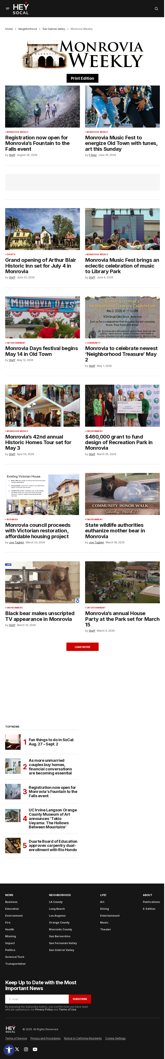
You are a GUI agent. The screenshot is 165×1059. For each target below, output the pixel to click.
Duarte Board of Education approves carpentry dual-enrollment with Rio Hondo (53, 845)
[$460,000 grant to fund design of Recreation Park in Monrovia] (122, 406)
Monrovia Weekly (17, 132)
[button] (9, 1050)
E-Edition (149, 908)
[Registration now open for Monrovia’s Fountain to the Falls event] (42, 106)
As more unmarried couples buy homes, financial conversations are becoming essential (50, 766)
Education (12, 908)
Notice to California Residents (83, 1038)
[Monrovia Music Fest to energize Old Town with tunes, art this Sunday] (122, 106)
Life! (103, 895)
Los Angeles (57, 915)
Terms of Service (16, 1038)
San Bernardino (59, 936)
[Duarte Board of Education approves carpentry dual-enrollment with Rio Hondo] (13, 845)
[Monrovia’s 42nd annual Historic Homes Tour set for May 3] (42, 406)
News (9, 895)
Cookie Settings (115, 1038)
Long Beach (57, 908)
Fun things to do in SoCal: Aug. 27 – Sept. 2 (51, 741)
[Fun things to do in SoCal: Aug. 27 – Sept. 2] (13, 742)
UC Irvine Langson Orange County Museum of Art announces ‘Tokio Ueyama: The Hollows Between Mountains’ (53, 818)
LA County (56, 902)
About (147, 895)
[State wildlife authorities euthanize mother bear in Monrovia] (122, 494)
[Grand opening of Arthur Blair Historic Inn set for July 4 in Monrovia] (42, 229)
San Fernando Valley (63, 943)
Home (9, 28)
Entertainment (16, 343)
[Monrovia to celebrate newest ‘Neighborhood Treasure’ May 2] (122, 317)
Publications (151, 902)
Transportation (15, 963)
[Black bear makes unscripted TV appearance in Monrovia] (42, 582)
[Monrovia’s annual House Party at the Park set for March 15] (122, 582)
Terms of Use (67, 1009)
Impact (10, 943)
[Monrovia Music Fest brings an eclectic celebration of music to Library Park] (122, 229)
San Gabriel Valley (54, 28)
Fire (8, 922)
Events (11, 254)
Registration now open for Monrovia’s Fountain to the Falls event (53, 791)
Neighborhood (27, 28)
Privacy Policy (44, 1009)
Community (94, 343)
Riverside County (60, 929)
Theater (105, 929)
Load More (82, 647)
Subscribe (80, 999)
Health (9, 929)
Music (104, 922)
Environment (95, 431)
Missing (10, 936)
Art (102, 902)
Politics (10, 950)
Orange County (59, 922)
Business (12, 519)
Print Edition (82, 78)
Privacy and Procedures (46, 1038)
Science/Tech (14, 956)
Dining (104, 908)
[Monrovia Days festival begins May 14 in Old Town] (42, 317)
